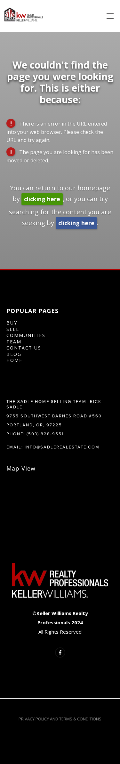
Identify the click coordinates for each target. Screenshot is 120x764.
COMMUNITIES (25, 335)
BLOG (13, 354)
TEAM (13, 342)
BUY (11, 323)
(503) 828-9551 (45, 434)
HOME (14, 360)
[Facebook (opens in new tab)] (60, 652)
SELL (12, 329)
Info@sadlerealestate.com (62, 447)
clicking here (42, 199)
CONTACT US (23, 348)
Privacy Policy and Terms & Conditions (60, 719)
